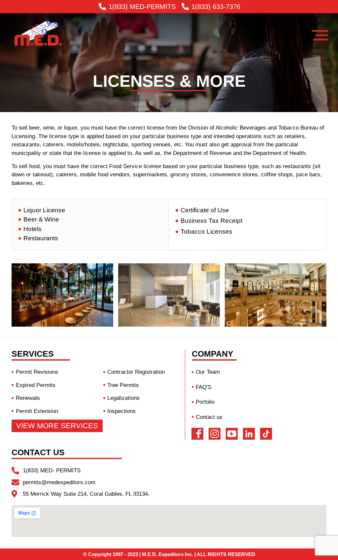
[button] (57, 426)
